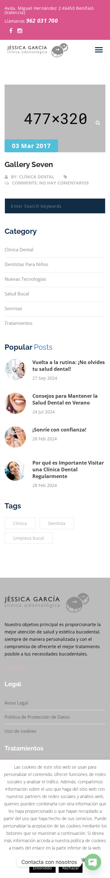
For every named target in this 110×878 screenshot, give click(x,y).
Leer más (15, 667)
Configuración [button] (35, 859)
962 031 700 (42, 20)
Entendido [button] (42, 868)
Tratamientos (18, 323)
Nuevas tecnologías (25, 279)
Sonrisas (13, 308)
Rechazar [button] (70, 868)
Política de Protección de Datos (37, 717)
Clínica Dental (19, 249)
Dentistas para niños (26, 264)
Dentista (56, 523)
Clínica (20, 523)
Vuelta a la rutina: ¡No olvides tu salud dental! (68, 365)
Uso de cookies (20, 731)
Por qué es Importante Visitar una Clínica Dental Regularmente (68, 469)
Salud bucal (17, 294)
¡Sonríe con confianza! (59, 429)
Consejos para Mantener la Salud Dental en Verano (65, 399)
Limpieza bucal (28, 538)
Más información (71, 859)
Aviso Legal (16, 703)
